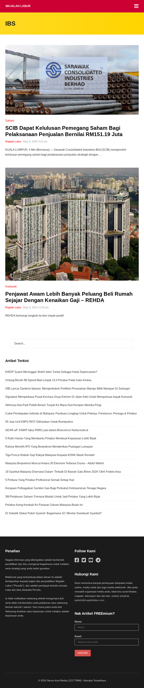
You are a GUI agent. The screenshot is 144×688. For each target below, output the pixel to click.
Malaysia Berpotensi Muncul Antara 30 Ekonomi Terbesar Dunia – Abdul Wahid (54, 463)
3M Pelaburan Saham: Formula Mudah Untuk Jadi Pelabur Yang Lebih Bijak (52, 496)
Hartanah (11, 286)
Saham (9, 120)
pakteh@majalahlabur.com (89, 600)
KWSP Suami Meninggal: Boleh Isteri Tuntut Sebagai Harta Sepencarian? (51, 371)
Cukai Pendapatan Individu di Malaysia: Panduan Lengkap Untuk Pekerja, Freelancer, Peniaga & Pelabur (71, 413)
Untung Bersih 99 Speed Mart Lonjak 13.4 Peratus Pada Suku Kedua (48, 380)
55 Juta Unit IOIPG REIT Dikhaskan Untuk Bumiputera (39, 421)
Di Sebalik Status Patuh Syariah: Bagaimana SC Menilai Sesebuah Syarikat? (53, 513)
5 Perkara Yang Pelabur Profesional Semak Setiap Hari (39, 479)
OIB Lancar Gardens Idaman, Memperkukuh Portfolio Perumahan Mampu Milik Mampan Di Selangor (67, 388)
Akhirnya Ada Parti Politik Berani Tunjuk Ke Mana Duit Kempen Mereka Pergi (53, 405)
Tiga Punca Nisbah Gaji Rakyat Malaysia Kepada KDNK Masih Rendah (50, 455)
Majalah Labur (18, 6)
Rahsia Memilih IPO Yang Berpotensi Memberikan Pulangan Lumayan (49, 446)
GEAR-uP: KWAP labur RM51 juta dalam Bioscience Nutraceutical (46, 430)
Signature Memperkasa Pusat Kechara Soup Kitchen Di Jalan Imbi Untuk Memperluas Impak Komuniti (68, 396)
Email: (78, 636)
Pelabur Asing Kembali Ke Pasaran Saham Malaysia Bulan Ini (44, 504)
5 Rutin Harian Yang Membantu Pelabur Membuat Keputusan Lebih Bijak (50, 438)
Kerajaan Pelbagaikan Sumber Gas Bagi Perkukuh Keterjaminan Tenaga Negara (55, 488)
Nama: (78, 621)
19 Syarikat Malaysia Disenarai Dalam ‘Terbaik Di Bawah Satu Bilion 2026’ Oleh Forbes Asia (63, 471)
